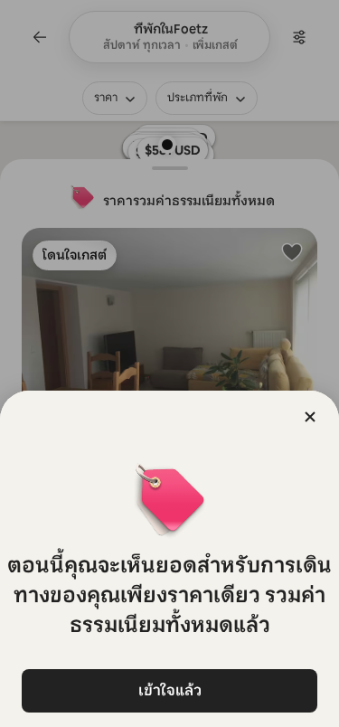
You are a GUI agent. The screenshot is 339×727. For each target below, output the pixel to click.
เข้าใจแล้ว (170, 690)
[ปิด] (310, 417)
